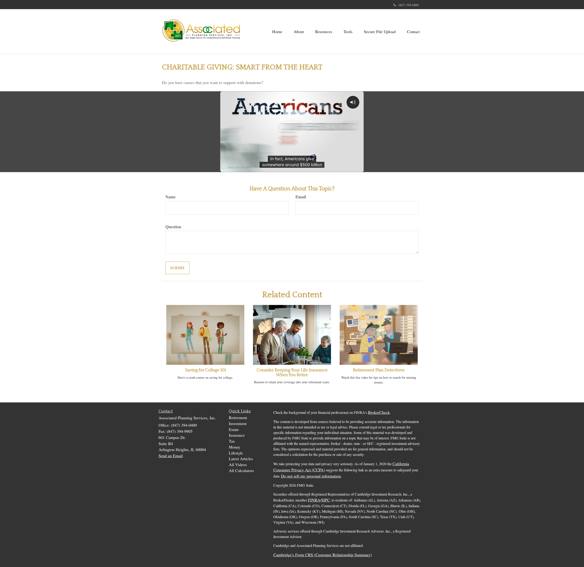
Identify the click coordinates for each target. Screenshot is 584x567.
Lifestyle (236, 453)
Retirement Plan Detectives (378, 370)
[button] (299, 31)
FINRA (314, 500)
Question (173, 227)
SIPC (325, 500)
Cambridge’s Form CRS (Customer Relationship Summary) (322, 554)
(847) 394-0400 (408, 5)
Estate (234, 429)
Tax (232, 441)
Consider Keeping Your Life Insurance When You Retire (292, 372)
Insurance (237, 435)
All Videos (238, 464)
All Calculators (241, 470)
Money (234, 447)
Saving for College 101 (205, 370)
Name (170, 197)
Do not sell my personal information (311, 476)
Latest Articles (241, 458)
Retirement (238, 417)
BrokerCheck (379, 412)
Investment (238, 423)
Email (300, 197)
